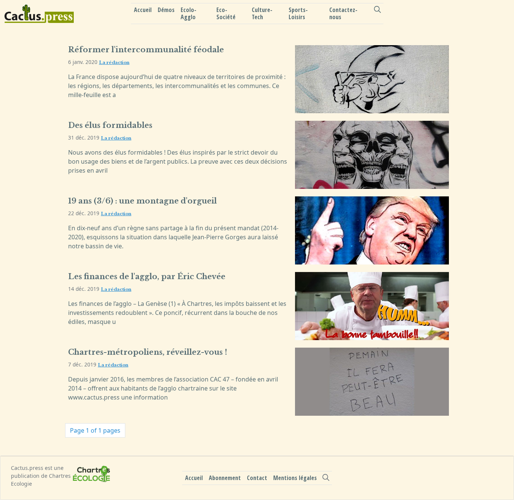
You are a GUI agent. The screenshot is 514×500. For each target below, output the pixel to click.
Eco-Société (226, 13)
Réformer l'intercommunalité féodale (146, 49)
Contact (257, 478)
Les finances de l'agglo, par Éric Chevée (146, 276)
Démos (166, 10)
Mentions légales (295, 478)
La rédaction (114, 62)
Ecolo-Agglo (188, 13)
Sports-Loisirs (298, 13)
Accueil (143, 10)
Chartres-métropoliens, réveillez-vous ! (147, 352)
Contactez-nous (343, 13)
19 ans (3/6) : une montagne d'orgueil (142, 200)
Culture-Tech (262, 13)
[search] (377, 9)
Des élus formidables (110, 125)
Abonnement (225, 478)
